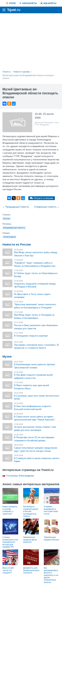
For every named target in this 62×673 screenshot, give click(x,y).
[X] (14, 198)
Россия (6, 218)
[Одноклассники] (9, 104)
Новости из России (16, 244)
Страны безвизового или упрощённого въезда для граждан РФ (10, 542)
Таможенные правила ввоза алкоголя (30, 539)
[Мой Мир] (14, 104)
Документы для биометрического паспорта (31, 570)
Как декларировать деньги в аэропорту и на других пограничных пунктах (51, 575)
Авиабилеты (29, 3)
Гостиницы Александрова (20, 475)
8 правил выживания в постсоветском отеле (51, 510)
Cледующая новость (47, 206)
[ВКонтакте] (4, 104)
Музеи (7, 356)
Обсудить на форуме (43, 198)
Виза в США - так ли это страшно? (8, 570)
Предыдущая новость (15, 206)
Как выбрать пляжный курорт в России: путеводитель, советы (31, 511)
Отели (12, 3)
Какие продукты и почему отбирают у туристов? (9, 510)
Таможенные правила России (51, 538)
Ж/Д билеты (49, 3)
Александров (9, 237)
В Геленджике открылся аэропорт (31, 336)
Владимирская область (14, 228)
